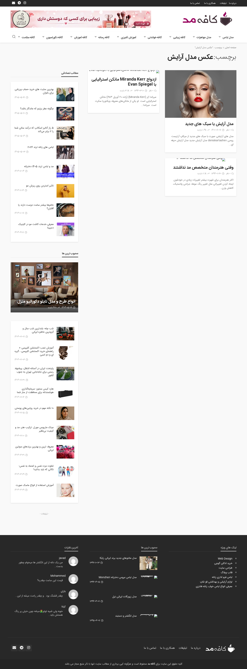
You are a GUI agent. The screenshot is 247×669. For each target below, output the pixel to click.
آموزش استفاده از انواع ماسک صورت (35, 485)
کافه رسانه (103, 37)
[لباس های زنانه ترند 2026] (65, 152)
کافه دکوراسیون (54, 37)
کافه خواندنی (155, 37)
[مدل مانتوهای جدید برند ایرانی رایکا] (148, 563)
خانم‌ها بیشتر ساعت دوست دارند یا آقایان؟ (36, 206)
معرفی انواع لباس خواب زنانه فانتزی (214, 586)
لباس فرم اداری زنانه (222, 577)
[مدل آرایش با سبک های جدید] (200, 94)
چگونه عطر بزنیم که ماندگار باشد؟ (37, 108)
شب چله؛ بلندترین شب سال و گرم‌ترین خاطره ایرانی (38, 330)
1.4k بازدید (201, 130)
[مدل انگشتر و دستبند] (148, 615)
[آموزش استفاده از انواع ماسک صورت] (65, 490)
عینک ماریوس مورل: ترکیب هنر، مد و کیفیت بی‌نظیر (34, 429)
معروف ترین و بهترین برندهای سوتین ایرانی (34, 448)
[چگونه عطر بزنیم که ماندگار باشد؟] (65, 113)
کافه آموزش (80, 37)
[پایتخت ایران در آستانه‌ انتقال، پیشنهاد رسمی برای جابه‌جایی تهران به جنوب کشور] (65, 373)
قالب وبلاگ (226, 573)
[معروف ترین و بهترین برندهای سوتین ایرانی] (65, 452)
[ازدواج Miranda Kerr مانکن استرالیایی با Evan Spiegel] (123, 71)
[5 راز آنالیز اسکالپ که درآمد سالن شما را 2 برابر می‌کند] (65, 133)
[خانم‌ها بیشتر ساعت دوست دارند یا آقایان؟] (65, 210)
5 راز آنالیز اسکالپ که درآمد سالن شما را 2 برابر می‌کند (34, 129)
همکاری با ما (210, 3)
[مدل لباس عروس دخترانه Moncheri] (148, 577)
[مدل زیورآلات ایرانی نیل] (148, 596)
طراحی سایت (225, 568)
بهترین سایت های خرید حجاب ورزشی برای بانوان (34, 91)
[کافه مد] (207, 18)
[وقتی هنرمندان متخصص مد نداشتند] (200, 159)
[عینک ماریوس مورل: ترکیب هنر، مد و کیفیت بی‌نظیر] (65, 432)
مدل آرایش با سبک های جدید (209, 124)
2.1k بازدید (201, 173)
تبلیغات (223, 3)
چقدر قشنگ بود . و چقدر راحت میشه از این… (39, 596)
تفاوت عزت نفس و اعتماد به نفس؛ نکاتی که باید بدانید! (36, 467)
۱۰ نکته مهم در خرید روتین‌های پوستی (34, 408)
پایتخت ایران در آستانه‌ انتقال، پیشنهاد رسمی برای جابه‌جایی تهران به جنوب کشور (34, 372)
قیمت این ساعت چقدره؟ (50, 580)
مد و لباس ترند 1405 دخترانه (39, 166)
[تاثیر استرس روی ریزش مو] (65, 191)
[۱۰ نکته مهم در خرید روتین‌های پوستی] (65, 413)
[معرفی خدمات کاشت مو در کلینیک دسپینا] (65, 229)
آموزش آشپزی (128, 37)
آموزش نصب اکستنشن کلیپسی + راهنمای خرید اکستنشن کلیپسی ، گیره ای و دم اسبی (34, 351)
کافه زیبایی (179, 37)
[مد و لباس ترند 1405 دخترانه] (65, 171)
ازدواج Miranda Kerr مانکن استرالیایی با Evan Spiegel (123, 82)
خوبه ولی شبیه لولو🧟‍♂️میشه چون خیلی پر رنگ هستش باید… (38, 613)
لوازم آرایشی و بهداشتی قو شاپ (216, 582)
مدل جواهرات (204, 37)
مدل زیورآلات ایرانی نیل (124, 596)
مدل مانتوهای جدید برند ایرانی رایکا (118, 558)
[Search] (14, 37)
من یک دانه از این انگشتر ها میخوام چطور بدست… (41, 564)
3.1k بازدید (124, 91)
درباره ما (232, 3)
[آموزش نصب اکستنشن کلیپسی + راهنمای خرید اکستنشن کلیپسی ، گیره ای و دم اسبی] (65, 353)
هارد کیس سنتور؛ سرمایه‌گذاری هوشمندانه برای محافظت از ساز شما (35, 390)
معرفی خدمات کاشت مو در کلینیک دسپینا (36, 226)
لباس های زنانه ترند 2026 (41, 147)
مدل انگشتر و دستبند (126, 616)
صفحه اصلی (230, 48)
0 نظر (228, 130)
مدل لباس (227, 37)
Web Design (225, 559)
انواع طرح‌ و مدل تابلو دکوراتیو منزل (46, 301)
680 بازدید (52, 307)
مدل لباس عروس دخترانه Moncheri (118, 577)
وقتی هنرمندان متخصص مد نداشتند (203, 167)
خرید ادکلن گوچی (223, 563)
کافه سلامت (28, 37)
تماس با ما (195, 3)
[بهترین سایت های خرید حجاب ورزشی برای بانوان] (65, 94)
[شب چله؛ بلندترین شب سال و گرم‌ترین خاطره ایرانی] (65, 333)
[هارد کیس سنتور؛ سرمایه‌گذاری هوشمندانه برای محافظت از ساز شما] (65, 394)
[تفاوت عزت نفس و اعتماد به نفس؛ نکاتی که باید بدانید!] (65, 471)
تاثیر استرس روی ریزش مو (40, 186)
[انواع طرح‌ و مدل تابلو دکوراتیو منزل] (44, 287)
